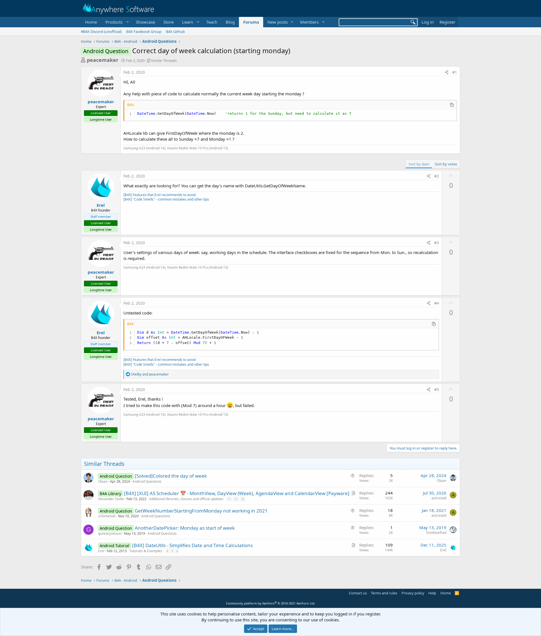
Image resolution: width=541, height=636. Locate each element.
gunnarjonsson (109, 533)
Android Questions (146, 481)
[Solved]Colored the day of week (171, 476)
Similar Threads (164, 60)
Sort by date (419, 164)
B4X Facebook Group (143, 31)
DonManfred (436, 532)
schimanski (107, 516)
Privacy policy (413, 592)
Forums (251, 22)
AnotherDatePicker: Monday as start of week (185, 528)
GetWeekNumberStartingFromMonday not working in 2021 (201, 510)
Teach (211, 22)
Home (91, 22)
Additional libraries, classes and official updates (186, 498)
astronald (438, 498)
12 (236, 499)
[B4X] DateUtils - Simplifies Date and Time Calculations (192, 545)
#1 (454, 72)
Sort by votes (446, 164)
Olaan (102, 481)
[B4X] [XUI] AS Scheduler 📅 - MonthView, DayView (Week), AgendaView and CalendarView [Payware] (236, 493)
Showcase (145, 22)
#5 (436, 389)
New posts (277, 22)
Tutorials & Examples (145, 551)
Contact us (358, 592)
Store (168, 22)
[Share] (446, 72)
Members (309, 22)
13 (242, 499)
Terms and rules (384, 592)
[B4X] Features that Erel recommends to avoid (159, 194)
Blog (230, 22)
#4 (436, 303)
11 (229, 499)
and (150, 374)
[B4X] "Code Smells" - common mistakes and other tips (166, 199)
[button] (116, 22)
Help (432, 592)
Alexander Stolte (111, 498)
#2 (436, 176)
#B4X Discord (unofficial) (101, 31)
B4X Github (175, 31)
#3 (436, 242)
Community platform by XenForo (270, 603)
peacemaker (102, 60)
